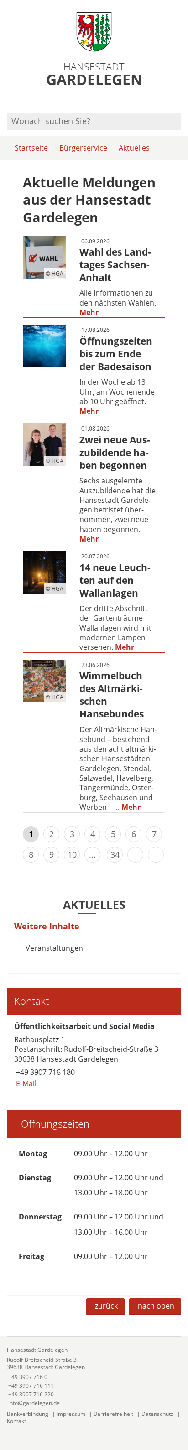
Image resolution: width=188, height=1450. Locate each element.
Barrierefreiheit (113, 1414)
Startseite (31, 148)
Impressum (71, 1414)
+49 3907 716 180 (44, 1072)
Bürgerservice (83, 148)
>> (156, 855)
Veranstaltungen (54, 948)
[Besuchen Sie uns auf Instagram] (179, 100)
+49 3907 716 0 (27, 1377)
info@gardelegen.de (33, 1403)
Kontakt (16, 1421)
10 (72, 854)
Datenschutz (157, 1414)
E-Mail (25, 1084)
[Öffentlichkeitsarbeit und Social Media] (94, 1055)
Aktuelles (134, 148)
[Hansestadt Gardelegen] (94, 1376)
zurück (106, 1306)
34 (115, 854)
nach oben (156, 1306)
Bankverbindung (27, 1414)
